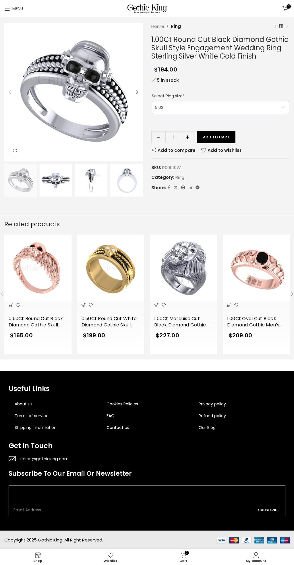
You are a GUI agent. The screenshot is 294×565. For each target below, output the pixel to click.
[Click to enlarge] (15, 150)
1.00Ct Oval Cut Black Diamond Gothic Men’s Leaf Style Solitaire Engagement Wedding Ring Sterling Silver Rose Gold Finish (254, 322)
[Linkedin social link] (190, 187)
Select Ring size (168, 96)
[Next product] (287, 26)
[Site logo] (147, 8)
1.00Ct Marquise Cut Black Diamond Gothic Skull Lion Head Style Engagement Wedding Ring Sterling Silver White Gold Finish (183, 322)
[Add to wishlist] (18, 305)
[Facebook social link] (169, 187)
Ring (176, 26)
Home (157, 26)
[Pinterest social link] (183, 187)
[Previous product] (275, 26)
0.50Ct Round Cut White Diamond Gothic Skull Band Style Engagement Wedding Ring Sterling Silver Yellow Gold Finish (109, 322)
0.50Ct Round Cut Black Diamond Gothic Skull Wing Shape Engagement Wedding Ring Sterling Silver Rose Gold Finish (36, 322)
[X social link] (175, 187)
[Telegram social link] (197, 187)
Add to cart (216, 137)
